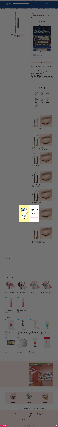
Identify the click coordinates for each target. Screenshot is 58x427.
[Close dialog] (38, 205)
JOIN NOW (34, 217)
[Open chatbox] (56, 426)
